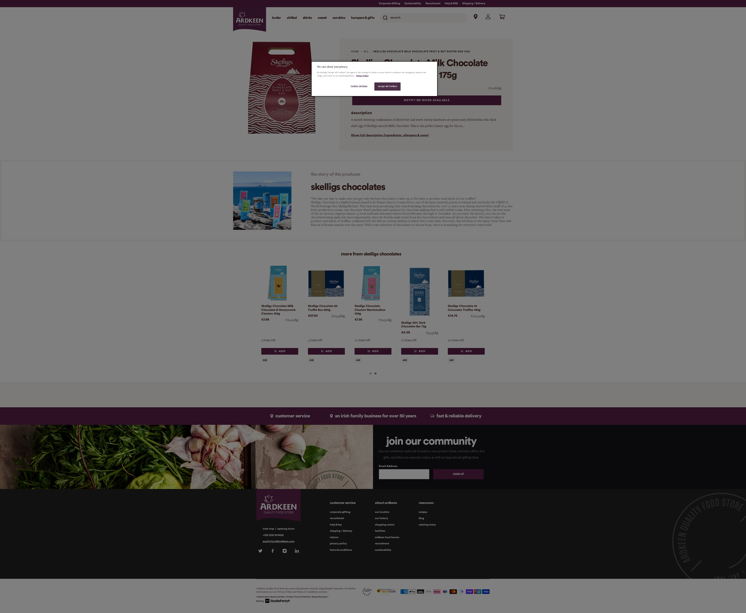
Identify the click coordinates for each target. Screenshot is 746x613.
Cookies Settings (359, 86)
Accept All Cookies (387, 86)
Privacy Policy (362, 75)
